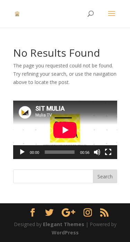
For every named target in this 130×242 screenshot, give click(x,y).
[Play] (22, 152)
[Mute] (97, 152)
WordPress (65, 232)
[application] (65, 130)
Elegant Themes (63, 224)
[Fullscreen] (108, 152)
